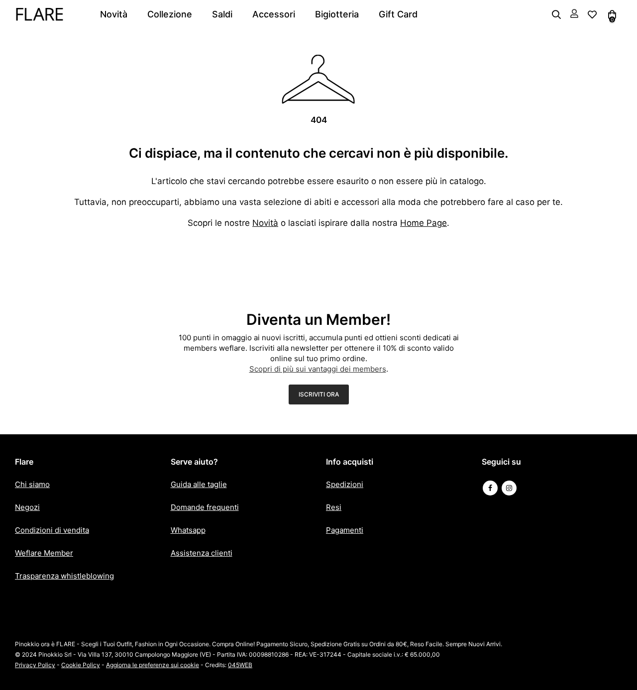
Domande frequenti (205, 507)
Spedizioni (344, 484)
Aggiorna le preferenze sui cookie (152, 665)
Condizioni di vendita (52, 530)
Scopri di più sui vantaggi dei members (317, 369)
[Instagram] (509, 488)
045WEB (240, 665)
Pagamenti (344, 530)
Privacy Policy (35, 665)
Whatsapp (188, 530)
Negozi (27, 507)
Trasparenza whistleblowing (64, 576)
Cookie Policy (80, 665)
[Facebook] (490, 488)
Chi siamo (32, 484)
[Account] (574, 14)
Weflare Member (44, 553)
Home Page (423, 223)
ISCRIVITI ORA (319, 394)
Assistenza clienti (201, 553)
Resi (333, 507)
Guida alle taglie (199, 484)
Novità (265, 223)
